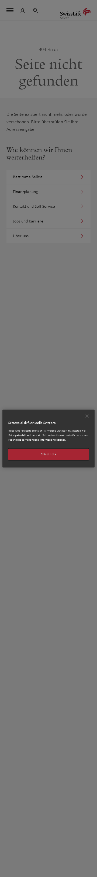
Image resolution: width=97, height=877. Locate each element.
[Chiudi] (87, 416)
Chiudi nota (48, 454)
